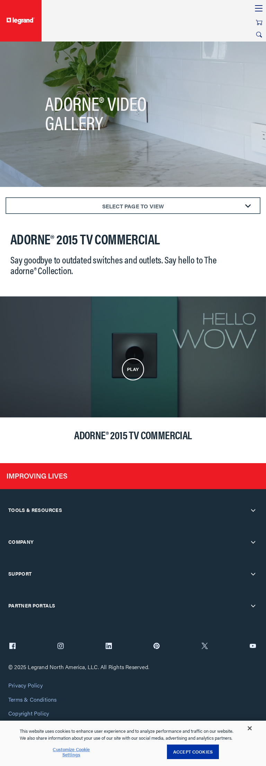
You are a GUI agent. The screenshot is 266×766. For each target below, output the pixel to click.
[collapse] (253, 510)
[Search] (259, 34)
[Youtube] (253, 646)
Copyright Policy (28, 713)
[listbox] (133, 369)
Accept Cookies (193, 751)
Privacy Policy (25, 685)
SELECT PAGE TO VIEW (133, 206)
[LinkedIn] (109, 646)
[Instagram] (60, 646)
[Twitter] (205, 646)
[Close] (250, 728)
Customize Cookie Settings (71, 752)
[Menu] (259, 8)
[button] (133, 381)
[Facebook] (12, 646)
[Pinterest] (156, 646)
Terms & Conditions (32, 699)
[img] (133, 369)
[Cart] (259, 22)
